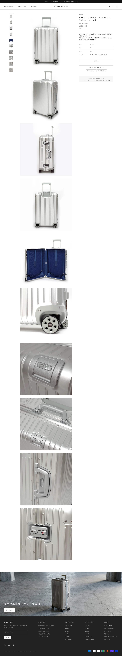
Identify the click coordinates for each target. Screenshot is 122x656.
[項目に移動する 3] (11, 28)
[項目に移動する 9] (11, 63)
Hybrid (87, 634)
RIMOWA (81, 14)
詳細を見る (9, 610)
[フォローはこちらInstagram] (5, 645)
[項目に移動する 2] (11, 22)
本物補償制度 (102, 71)
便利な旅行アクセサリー (44, 634)
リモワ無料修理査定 (109, 628)
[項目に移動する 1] (11, 16)
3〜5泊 (67, 631)
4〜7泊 (67, 634)
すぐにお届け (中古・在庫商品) (46, 626)
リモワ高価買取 (108, 626)
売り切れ (96, 61)
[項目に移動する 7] (11, 51)
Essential (87, 626)
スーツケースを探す (9, 6)
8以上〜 (67, 636)
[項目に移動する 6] (11, 45)
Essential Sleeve (89, 639)
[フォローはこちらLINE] (13, 645)
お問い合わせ (33, 6)
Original (87, 628)
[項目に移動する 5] (11, 39)
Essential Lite (88, 636)
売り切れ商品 (68, 639)
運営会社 (106, 634)
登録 (7, 637)
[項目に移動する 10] (11, 69)
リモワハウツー (22, 6)
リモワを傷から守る (43, 628)
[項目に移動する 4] (11, 33)
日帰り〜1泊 (68, 626)
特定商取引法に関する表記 (111, 636)
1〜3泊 (67, 628)
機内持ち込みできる (43, 631)
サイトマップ (107, 639)
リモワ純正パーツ (43, 636)
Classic (87, 631)
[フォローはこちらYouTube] (9, 645)
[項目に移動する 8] (11, 57)
